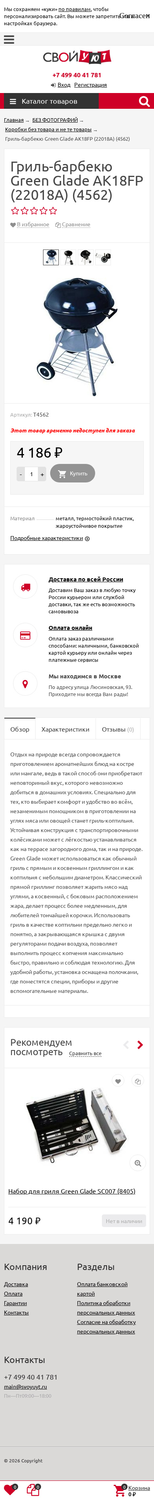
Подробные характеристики (46, 537)
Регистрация (90, 84)
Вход (64, 84)
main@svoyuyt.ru (25, 1386)
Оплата (13, 1293)
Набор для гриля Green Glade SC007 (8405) (71, 1191)
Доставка (16, 1283)
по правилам (74, 9)
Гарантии (15, 1302)
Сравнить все (85, 1053)
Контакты (16, 1312)
